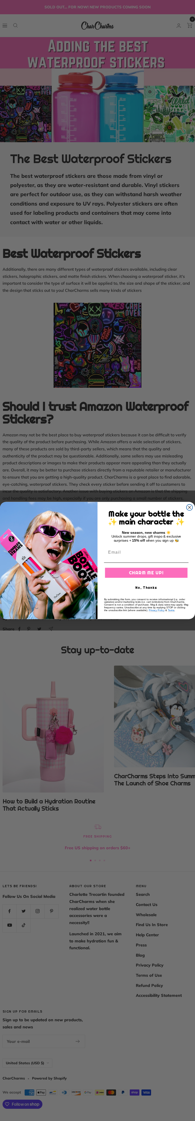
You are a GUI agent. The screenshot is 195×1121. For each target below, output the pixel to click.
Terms (171, 610)
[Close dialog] (190, 508)
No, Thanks (146, 588)
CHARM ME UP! (146, 572)
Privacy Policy (157, 610)
